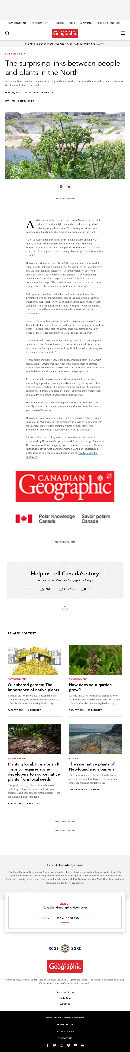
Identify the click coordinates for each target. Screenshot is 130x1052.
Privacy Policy (65, 1031)
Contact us (65, 1038)
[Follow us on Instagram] (61, 1045)
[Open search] (7, 33)
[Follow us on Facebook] (47, 1045)
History (59, 23)
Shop (85, 589)
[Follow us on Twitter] (54, 1045)
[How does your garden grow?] (95, 681)
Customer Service (65, 992)
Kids (72, 23)
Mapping (86, 23)
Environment (17, 23)
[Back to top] (65, 608)
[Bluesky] (69, 186)
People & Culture (108, 23)
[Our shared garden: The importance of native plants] (34, 681)
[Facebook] (61, 186)
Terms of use (65, 1024)
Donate (47, 589)
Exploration (40, 23)
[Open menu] (123, 33)
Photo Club (65, 997)
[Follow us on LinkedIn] (82, 1045)
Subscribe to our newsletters (65, 918)
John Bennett (22, 101)
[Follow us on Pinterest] (68, 1045)
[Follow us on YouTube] (75, 1045)
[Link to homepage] (65, 33)
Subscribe (67, 589)
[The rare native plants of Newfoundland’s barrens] (95, 767)
